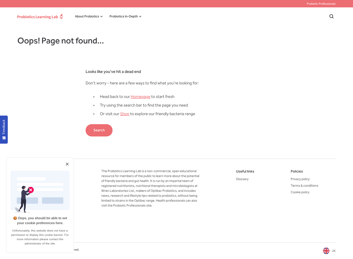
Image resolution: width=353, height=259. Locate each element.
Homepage (140, 96)
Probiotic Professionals (321, 4)
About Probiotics (87, 16)
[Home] (40, 16)
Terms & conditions (304, 185)
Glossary (242, 179)
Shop (124, 113)
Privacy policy (300, 179)
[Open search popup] (331, 16)
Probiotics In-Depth (123, 16)
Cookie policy (300, 192)
